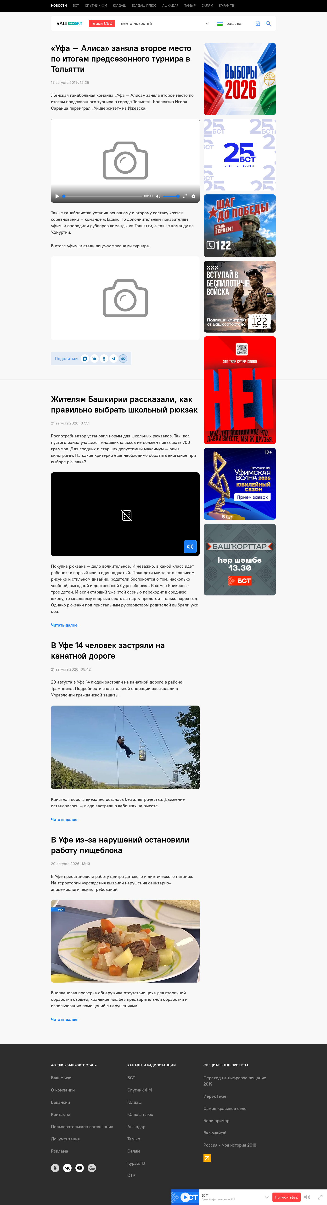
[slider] (102, 196)
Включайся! (214, 1133)
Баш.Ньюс (61, 1078)
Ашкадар (170, 6)
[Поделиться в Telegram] (113, 358)
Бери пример (216, 1120)
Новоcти (59, 6)
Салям (207, 6)
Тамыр (190, 6)
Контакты (60, 1114)
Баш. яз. (234, 23)
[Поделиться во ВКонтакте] (94, 358)
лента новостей (136, 23)
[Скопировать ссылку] (123, 358)
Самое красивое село (225, 1108)
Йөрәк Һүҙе (214, 1096)
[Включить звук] (190, 546)
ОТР (131, 1175)
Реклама (59, 1151)
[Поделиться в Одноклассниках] (104, 358)
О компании (63, 1090)
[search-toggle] (268, 23)
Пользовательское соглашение (82, 1126)
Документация (65, 1139)
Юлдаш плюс (144, 6)
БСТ (76, 6)
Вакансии (60, 1102)
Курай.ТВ (226, 6)
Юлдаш (119, 6)
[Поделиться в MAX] (85, 358)
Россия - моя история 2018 (229, 1145)
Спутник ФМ (96, 6)
